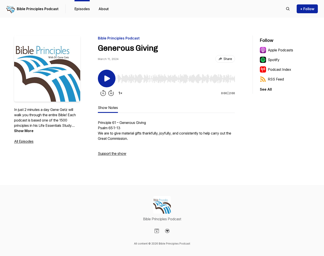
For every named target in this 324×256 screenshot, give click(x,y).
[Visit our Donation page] (167, 231)
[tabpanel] (166, 140)
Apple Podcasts (280, 50)
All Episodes (24, 141)
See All (266, 89)
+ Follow (307, 9)
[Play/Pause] (106, 78)
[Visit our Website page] (157, 231)
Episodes (82, 9)
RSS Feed (276, 79)
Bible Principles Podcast (37, 9)
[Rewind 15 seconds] (103, 93)
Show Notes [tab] (108, 107)
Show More (24, 131)
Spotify (273, 60)
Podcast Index (279, 69)
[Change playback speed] (120, 93)
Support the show (112, 153)
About (104, 9)
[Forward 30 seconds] (111, 93)
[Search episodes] (288, 8)
